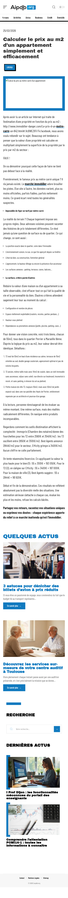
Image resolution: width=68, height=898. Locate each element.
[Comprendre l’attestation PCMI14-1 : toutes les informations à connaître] (34, 819)
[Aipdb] (23, 7)
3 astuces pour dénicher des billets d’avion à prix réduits (31, 588)
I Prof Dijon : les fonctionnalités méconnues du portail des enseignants (32, 795)
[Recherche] (54, 7)
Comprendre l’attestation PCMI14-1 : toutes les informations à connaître (26, 842)
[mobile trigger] (6, 7)
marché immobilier (35, 184)
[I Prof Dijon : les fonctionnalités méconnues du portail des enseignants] (34, 772)
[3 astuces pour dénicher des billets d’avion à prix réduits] (34, 560)
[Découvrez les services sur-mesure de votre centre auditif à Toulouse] (34, 638)
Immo (10, 67)
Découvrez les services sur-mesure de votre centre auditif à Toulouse (33, 668)
